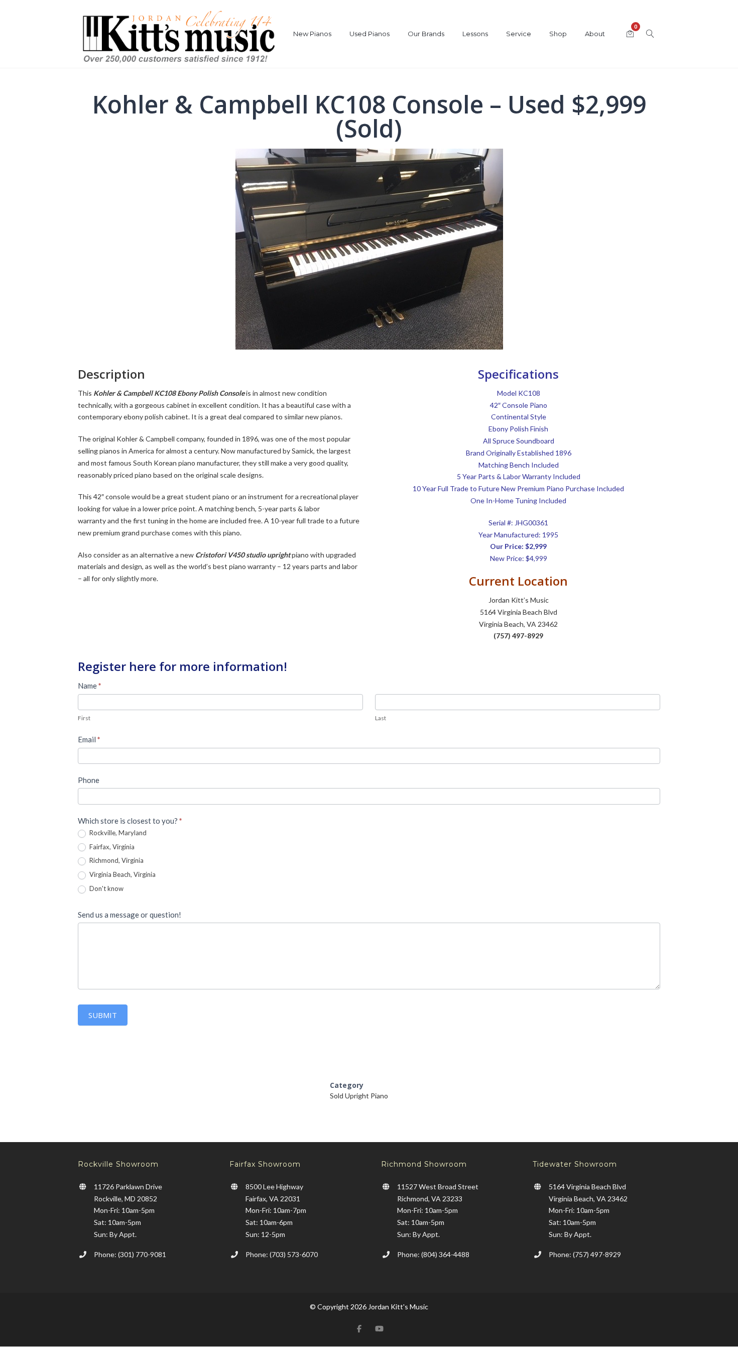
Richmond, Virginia (116, 860)
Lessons (475, 34)
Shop (558, 34)
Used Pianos (369, 34)
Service (518, 34)
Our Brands (426, 34)
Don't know (106, 888)
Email (89, 739)
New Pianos (312, 34)
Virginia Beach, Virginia (122, 874)
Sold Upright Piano (359, 1095)
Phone (88, 779)
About (595, 34)
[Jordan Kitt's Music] (178, 39)
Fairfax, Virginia (111, 847)
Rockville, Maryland (117, 833)
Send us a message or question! (129, 914)
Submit (102, 1015)
